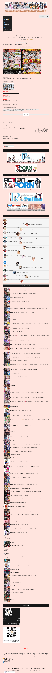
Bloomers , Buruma (30, 35)
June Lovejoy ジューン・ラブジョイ (32, 109)
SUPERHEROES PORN (7, 19)
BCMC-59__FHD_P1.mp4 (7, 96)
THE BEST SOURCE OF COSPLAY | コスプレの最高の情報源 (26, 668)
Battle (4, 109)
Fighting (23, 109)
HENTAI (7, 27)
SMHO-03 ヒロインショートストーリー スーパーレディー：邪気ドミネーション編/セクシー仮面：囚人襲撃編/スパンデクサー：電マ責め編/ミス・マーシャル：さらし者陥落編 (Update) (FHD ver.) (42, 130)
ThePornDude (7, 29)
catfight (19, 109)
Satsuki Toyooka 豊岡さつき (8, 110)
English (7, 146)
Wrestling (21, 110)
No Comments (30, 39)
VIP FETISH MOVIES (7, 17)
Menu (6, 31)
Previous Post (14, 118)
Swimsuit (37, 35)
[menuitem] (26, 219)
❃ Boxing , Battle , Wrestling (19, 35)
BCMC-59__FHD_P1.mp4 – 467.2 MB (10, 104)
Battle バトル (9, 109)
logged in (9, 138)
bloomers (15, 109)
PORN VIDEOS (6, 22)
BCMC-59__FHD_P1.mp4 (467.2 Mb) (10, 100)
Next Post (37, 118)
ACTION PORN (7, 25)
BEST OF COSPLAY (36, 670)
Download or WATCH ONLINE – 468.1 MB (11, 92)
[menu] (26, 250)
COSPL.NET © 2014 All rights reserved (21, 670)
